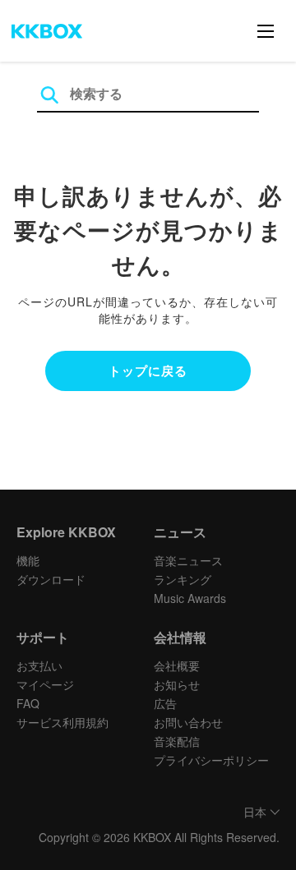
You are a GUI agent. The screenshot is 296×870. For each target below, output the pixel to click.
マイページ (45, 684)
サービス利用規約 (62, 722)
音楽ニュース (188, 560)
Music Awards (190, 598)
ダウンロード (51, 579)
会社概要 (177, 665)
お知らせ (177, 684)
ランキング (182, 579)
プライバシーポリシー (211, 760)
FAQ (27, 703)
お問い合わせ (188, 722)
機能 (27, 560)
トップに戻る (148, 370)
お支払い (39, 665)
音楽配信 (177, 741)
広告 (165, 703)
